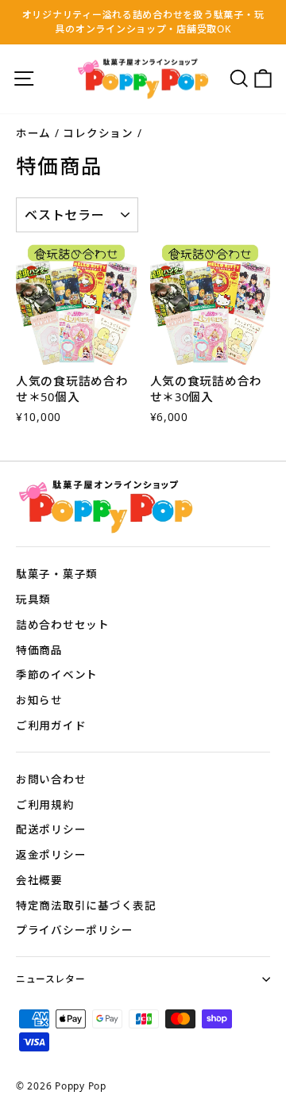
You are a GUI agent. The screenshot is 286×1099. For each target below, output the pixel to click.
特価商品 (39, 649)
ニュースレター (50, 978)
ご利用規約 (45, 804)
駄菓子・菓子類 (57, 573)
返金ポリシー (51, 854)
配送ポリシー (51, 829)
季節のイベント (57, 674)
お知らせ (39, 699)
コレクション (98, 132)
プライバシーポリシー (74, 929)
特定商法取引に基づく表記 (86, 905)
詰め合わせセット (63, 624)
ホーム (33, 132)
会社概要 (39, 879)
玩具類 (33, 599)
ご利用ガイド (51, 725)
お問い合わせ (51, 779)
